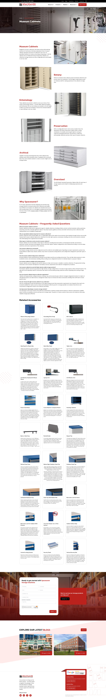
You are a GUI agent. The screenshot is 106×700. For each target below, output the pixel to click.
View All (83, 629)
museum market (34, 211)
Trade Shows (71, 1)
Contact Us (82, 1)
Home (63, 1)
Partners (76, 1)
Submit (52, 611)
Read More (24, 651)
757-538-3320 (30, 1)
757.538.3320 (71, 688)
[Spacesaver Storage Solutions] (27, 4)
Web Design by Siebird (69, 695)
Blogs (66, 1)
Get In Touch (82, 4)
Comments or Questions (26, 599)
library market (44, 211)
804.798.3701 (71, 681)
